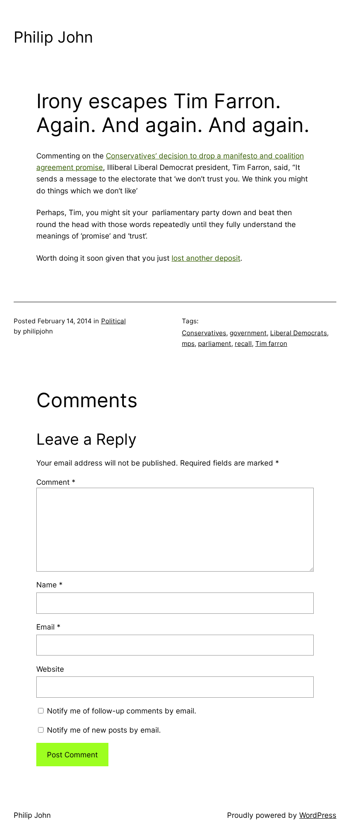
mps (188, 343)
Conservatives (204, 333)
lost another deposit (206, 257)
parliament (214, 343)
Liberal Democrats (298, 333)
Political (113, 321)
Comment (56, 481)
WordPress (317, 815)
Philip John (53, 37)
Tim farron (271, 343)
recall (243, 343)
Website (50, 668)
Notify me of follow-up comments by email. (121, 710)
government (248, 333)
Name (49, 584)
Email (48, 626)
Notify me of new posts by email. (104, 729)
